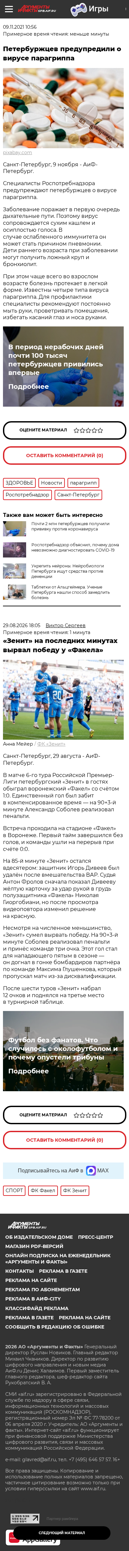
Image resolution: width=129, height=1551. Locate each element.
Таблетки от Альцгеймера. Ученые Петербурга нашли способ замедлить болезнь (70, 592)
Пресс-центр (95, 1237)
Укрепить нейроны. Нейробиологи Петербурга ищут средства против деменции (67, 571)
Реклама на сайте (31, 1280)
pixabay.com (17, 152)
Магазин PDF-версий (34, 1246)
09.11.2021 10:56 (20, 27)
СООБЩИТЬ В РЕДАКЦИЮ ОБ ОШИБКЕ (54, 1327)
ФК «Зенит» (51, 744)
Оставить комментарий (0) (64, 455)
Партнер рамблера (62, 1519)
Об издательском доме (39, 1237)
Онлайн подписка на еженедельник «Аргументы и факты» (57, 1258)
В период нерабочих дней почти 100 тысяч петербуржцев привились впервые (56, 360)
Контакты (19, 1271)
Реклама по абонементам (42, 1290)
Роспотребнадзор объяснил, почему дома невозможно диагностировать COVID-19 (75, 547)
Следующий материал (62, 1533)
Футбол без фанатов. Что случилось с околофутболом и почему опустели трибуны (63, 1048)
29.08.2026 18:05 (21, 625)
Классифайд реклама (36, 1308)
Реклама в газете (63, 1271)
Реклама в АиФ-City (33, 1299)
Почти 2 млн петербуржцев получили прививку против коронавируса (70, 526)
